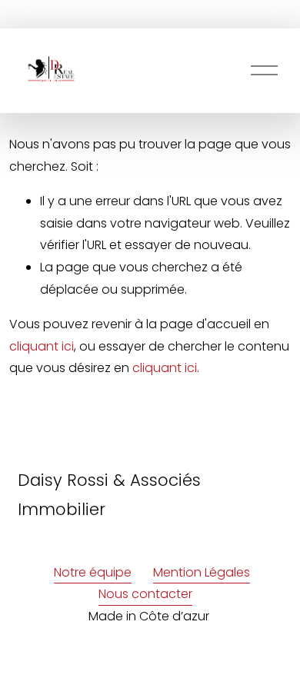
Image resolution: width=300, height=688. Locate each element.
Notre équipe (93, 572)
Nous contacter (145, 594)
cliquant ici (41, 346)
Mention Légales (201, 572)
